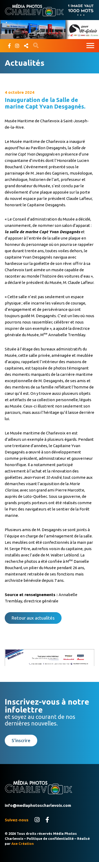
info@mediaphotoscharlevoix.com (38, 805)
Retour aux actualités (33, 617)
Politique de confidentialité (50, 838)
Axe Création (22, 843)
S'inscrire (21, 740)
